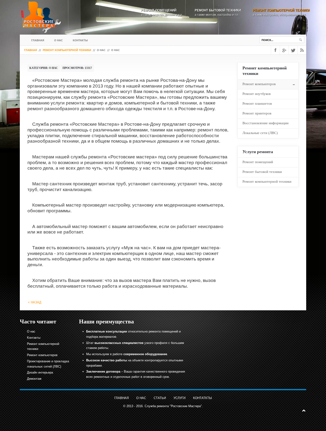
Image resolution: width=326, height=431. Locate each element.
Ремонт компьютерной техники (281, 10)
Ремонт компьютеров (42, 355)
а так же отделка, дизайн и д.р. (162, 14)
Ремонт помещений (158, 10)
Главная (37, 40)
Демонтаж (34, 378)
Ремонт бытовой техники (218, 10)
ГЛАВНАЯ (121, 398)
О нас (58, 40)
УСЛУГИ (179, 398)
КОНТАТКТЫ (202, 398)
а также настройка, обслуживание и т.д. (279, 14)
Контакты (80, 40)
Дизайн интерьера (40, 372)
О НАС (141, 398)
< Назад (34, 302)
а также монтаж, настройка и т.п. (217, 14)
